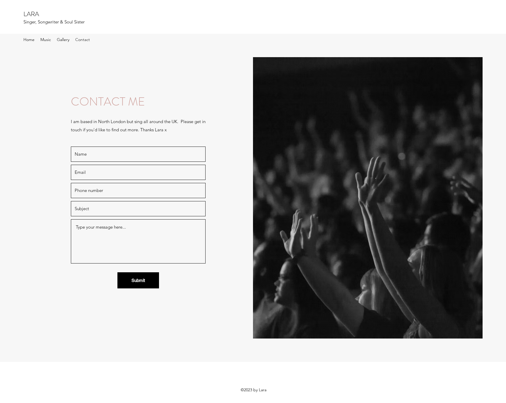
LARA (31, 13)
